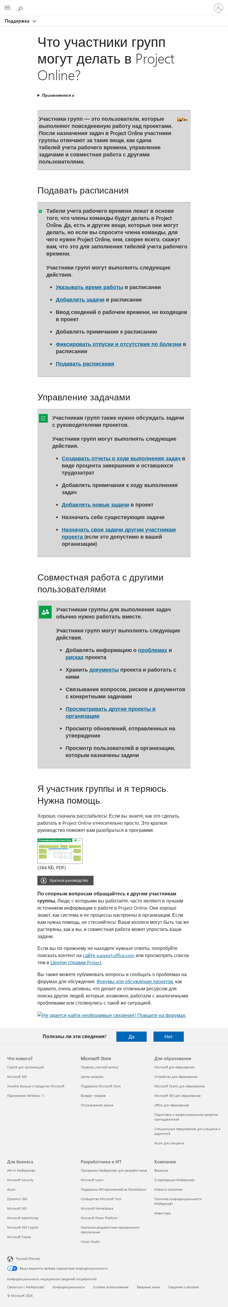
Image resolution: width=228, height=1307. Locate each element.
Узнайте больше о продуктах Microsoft (35, 1086)
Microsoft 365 (17, 1076)
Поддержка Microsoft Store (101, 1086)
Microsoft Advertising (22, 1218)
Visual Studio (90, 1241)
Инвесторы (162, 1213)
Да (131, 1036)
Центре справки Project (75, 962)
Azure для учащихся (169, 1143)
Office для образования (171, 1105)
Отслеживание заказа (97, 1105)
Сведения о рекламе (183, 1287)
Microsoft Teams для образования (179, 1086)
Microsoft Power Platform (99, 1218)
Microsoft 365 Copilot (22, 1227)
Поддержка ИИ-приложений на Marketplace (113, 1189)
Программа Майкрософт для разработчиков (114, 1170)
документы (104, 669)
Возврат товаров (93, 1095)
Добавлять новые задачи (95, 504)
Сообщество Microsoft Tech (101, 1199)
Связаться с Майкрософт (26, 1287)
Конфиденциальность (69, 1287)
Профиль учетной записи (99, 1067)
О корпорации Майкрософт (174, 1180)
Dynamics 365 (17, 1199)
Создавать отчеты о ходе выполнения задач (121, 458)
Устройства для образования (175, 1076)
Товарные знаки (148, 1287)
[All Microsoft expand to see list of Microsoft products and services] (7, 8)
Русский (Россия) (28, 1258)
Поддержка (18, 21)
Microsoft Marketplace (97, 1208)
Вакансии (161, 1170)
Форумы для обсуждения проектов (134, 981)
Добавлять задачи (80, 299)
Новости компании (168, 1189)
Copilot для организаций (25, 1067)
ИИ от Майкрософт (21, 1170)
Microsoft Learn (92, 1180)
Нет (168, 1036)
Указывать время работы (89, 286)
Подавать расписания (85, 363)
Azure (11, 1189)
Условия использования (111, 1287)
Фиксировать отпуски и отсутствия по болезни (118, 343)
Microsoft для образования (174, 1067)
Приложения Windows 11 (26, 1095)
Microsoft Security (20, 1180)
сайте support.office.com (108, 955)
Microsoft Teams (19, 1237)
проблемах (152, 649)
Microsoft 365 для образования (177, 1095)
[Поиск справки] (21, 7)
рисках (75, 657)
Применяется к (58, 95)
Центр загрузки (92, 1076)
